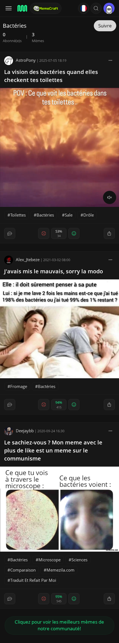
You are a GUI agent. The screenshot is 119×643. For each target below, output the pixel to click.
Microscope (49, 559)
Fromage (18, 386)
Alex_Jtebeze (28, 259)
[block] (110, 60)
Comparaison (23, 570)
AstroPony (26, 60)
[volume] (109, 197)
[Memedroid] (22, 8)
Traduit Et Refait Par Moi (33, 580)
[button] (96, 8)
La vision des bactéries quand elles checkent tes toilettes (51, 76)
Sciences (79, 559)
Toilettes (18, 215)
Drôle (88, 215)
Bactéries (45, 215)
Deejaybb (25, 430)
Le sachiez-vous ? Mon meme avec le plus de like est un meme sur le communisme (53, 450)
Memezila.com (60, 570)
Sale (69, 215)
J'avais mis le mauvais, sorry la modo (53, 271)
